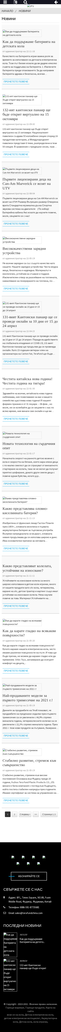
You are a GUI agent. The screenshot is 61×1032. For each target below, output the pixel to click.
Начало (7, 11)
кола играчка (40, 1021)
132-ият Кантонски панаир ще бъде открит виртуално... (33, 968)
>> (36, 814)
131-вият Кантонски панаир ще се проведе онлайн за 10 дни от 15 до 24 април (30, 321)
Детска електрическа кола (39, 1014)
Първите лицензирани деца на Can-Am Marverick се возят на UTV (27, 183)
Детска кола (25, 1021)
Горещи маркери (15, 1007)
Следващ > (25, 814)
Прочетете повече (16, 81)
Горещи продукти (35, 1007)
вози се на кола (15, 1014)
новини (24, 11)
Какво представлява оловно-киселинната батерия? (25, 510)
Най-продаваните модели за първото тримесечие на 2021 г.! (28, 697)
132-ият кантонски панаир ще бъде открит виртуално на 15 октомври (26, 114)
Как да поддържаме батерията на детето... (32, 940)
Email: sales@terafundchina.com (25, 913)
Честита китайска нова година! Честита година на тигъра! (27, 381)
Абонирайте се (29, 876)
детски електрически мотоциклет (22, 1018)
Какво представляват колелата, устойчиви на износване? (27, 568)
